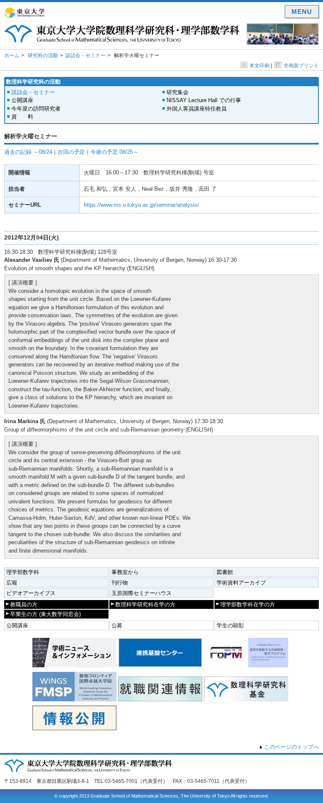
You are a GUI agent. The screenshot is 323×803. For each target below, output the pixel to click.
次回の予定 (71, 152)
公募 (116, 625)
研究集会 (177, 92)
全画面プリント (301, 65)
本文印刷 (259, 65)
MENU (301, 11)
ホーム (11, 55)
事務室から (125, 572)
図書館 (225, 572)
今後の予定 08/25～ (114, 152)
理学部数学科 (22, 572)
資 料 (22, 116)
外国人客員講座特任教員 (197, 108)
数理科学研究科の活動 (33, 82)
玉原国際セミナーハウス (141, 593)
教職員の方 (23, 604)
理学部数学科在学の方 (247, 604)
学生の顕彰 (230, 625)
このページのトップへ (291, 747)
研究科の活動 (43, 55)
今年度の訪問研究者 (36, 108)
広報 (11, 582)
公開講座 (22, 100)
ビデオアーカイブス (31, 593)
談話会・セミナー (85, 55)
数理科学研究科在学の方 (145, 604)
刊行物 (119, 582)
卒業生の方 (45, 614)
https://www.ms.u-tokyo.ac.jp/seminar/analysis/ (141, 205)
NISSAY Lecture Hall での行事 (204, 100)
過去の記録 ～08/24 (28, 152)
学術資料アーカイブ (241, 582)
